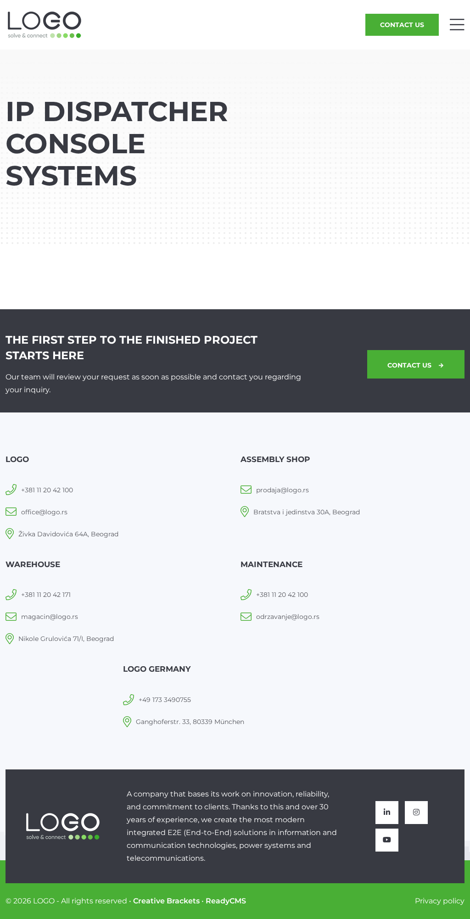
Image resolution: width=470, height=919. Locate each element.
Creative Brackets (166, 901)
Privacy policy (439, 901)
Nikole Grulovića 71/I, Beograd (66, 639)
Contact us (402, 25)
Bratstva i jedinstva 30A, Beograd (306, 512)
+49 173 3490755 (165, 700)
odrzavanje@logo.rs (287, 617)
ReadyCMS (226, 901)
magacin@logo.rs (49, 617)
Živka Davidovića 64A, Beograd (68, 534)
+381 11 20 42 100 (47, 490)
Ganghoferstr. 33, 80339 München (190, 722)
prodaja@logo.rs (282, 490)
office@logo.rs (44, 512)
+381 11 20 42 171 (46, 594)
